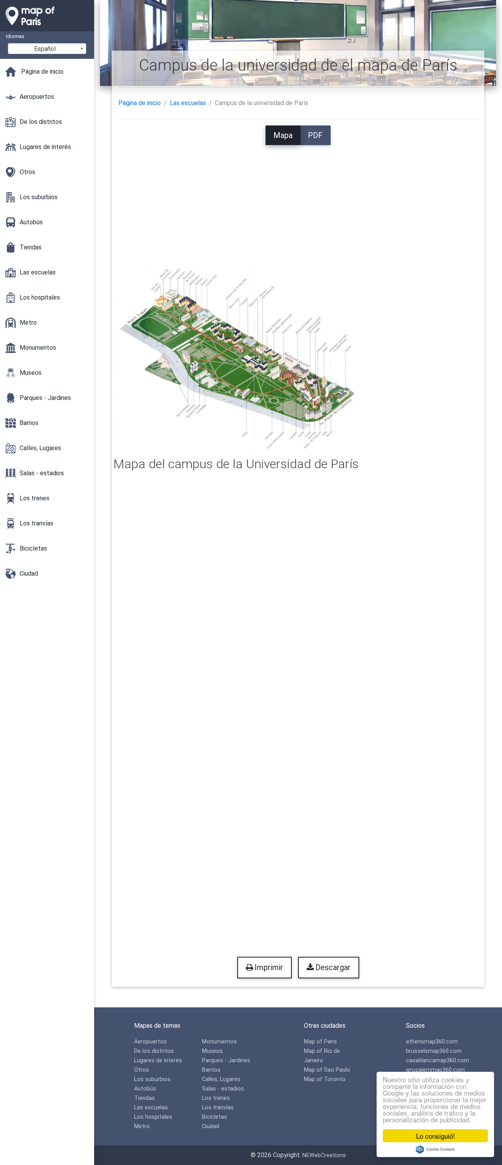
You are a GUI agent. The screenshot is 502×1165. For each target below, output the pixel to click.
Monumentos (219, 1041)
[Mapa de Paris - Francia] (47, 27)
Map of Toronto (325, 1079)
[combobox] (47, 48)
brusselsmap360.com (434, 1051)
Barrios (211, 1070)
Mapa (283, 135)
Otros (141, 1070)
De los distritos (154, 1051)
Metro (142, 1126)
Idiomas (15, 36)
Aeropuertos (150, 1041)
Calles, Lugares (221, 1079)
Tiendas (144, 1098)
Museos (212, 1051)
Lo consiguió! (435, 1136)
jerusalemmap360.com (435, 1070)
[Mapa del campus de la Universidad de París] (236, 359)
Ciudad (210, 1126)
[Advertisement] (298, 200)
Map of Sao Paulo (327, 1070)
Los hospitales (153, 1117)
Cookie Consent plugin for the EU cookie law (435, 1149)
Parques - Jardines (226, 1060)
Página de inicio (139, 103)
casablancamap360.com (437, 1060)
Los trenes (216, 1098)
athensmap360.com (432, 1041)
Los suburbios (152, 1079)
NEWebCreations (324, 1155)
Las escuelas (188, 103)
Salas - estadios (223, 1088)
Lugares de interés (158, 1060)
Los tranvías (218, 1107)
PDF (315, 135)
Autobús (145, 1088)
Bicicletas (214, 1117)
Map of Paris (320, 1041)
